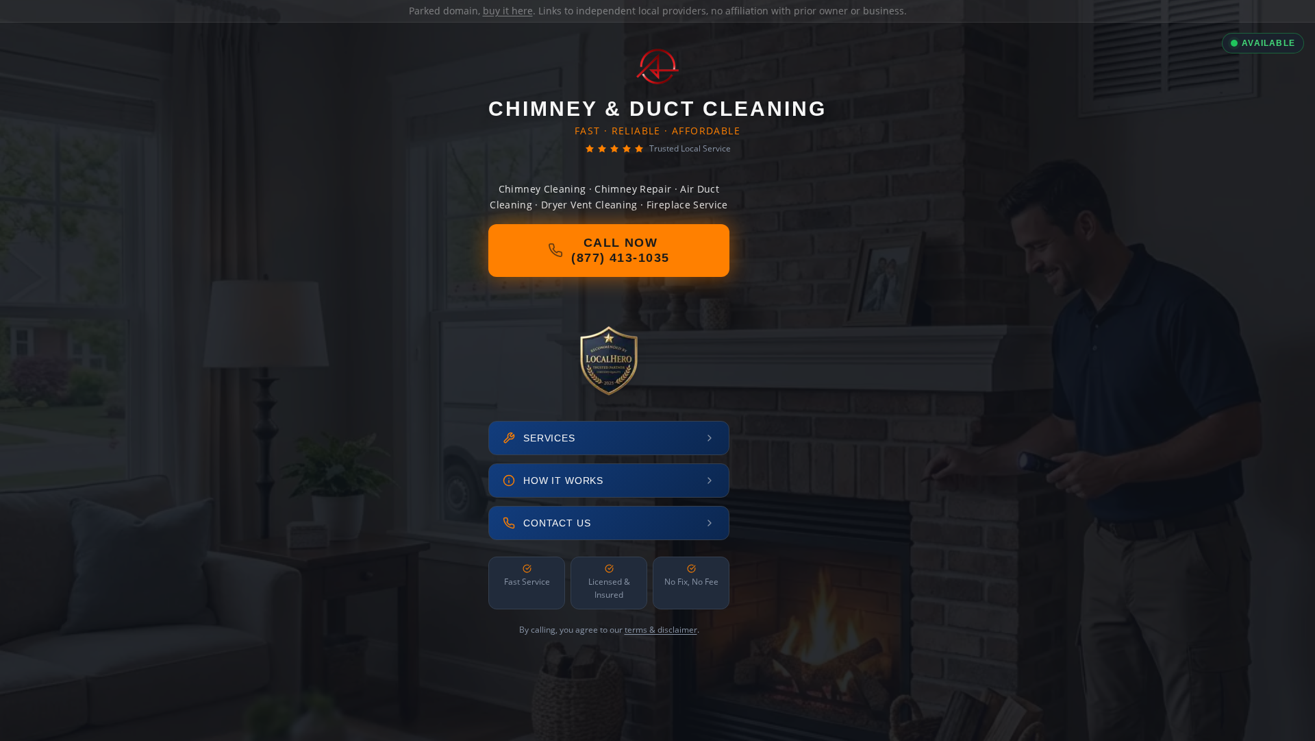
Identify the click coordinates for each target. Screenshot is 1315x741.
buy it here (508, 10)
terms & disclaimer (661, 629)
